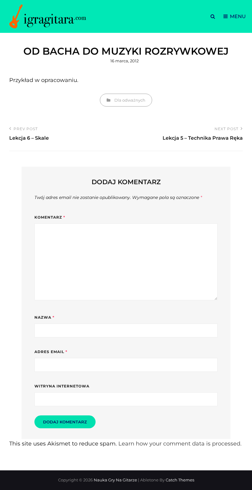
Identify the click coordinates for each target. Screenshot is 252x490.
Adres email (50, 351)
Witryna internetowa (61, 386)
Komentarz (49, 217)
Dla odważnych (129, 100)
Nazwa (44, 317)
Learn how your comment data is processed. (180, 443)
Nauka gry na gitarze (115, 479)
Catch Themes (180, 479)
